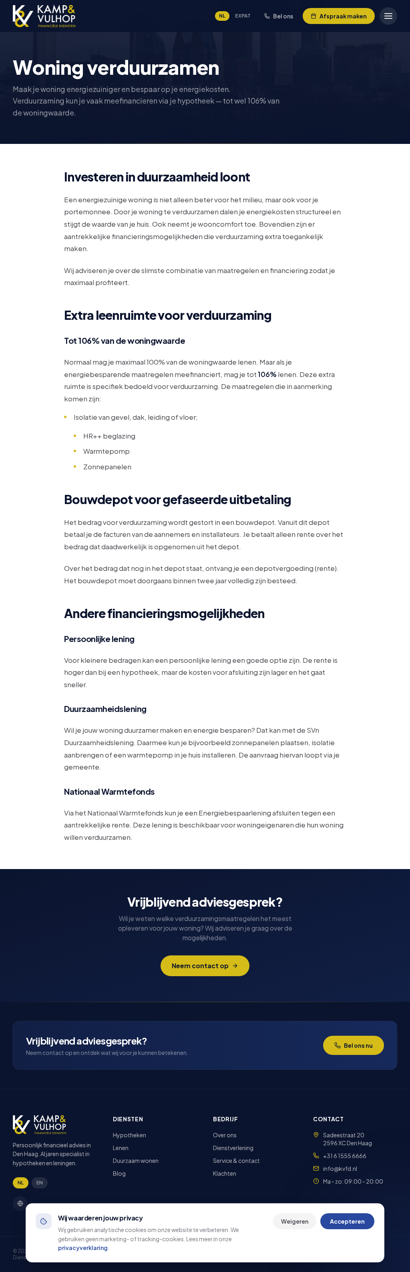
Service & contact (236, 1160)
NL (222, 16)
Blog (119, 1173)
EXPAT (243, 16)
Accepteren (347, 1221)
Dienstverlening (233, 1147)
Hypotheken (129, 1134)
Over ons (225, 1134)
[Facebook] (20, 1203)
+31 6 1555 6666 (344, 1155)
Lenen (121, 1147)
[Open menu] (388, 16)
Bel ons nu (358, 1045)
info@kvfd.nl (340, 1168)
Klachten (224, 1173)
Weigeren (294, 1221)
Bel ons (283, 16)
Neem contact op (200, 965)
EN (39, 1183)
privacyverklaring (83, 1247)
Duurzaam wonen (136, 1160)
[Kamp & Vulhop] (44, 16)
